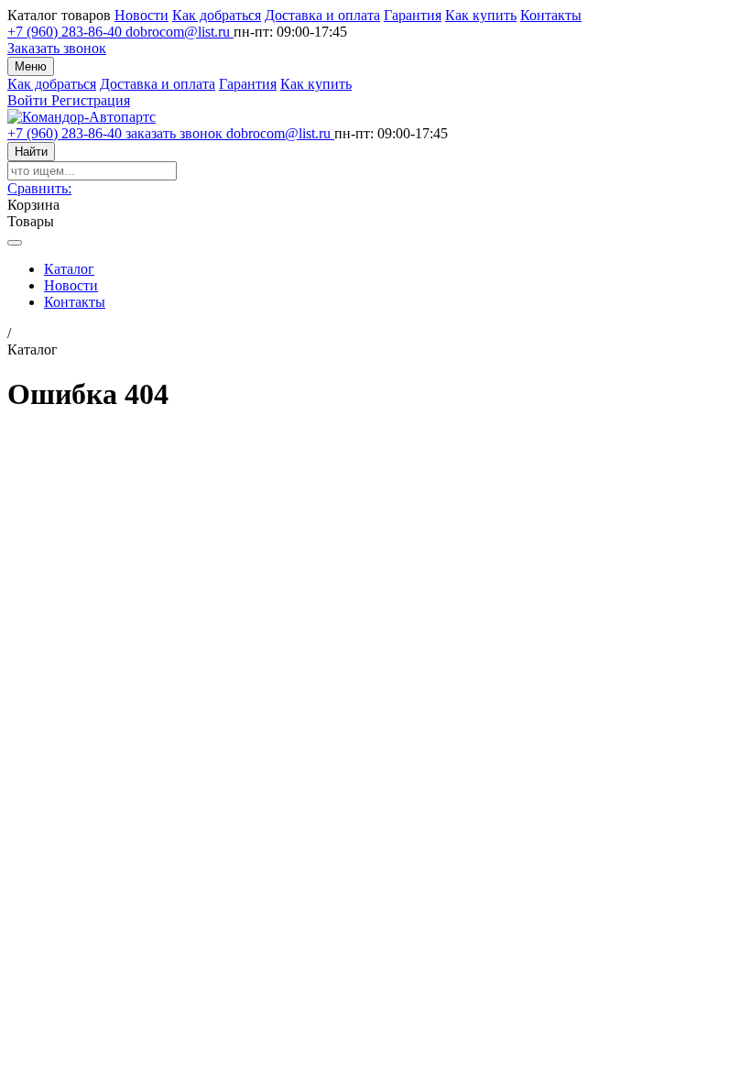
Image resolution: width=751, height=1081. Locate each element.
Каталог (69, 269)
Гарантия (412, 15)
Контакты (551, 15)
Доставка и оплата (322, 15)
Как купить (481, 15)
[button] (39, 188)
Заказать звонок (56, 48)
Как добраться (216, 15)
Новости (141, 15)
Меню (31, 66)
